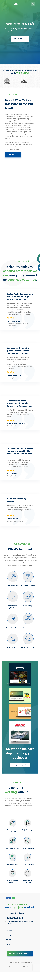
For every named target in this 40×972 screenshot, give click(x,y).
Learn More (11, 155)
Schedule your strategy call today (20, 765)
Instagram (10, 935)
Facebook (10, 930)
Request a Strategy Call (18, 953)
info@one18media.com (16, 913)
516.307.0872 (15, 918)
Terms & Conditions (25, 967)
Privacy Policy (13, 967)
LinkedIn (9, 939)
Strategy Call (18, 39)
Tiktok (8, 944)
